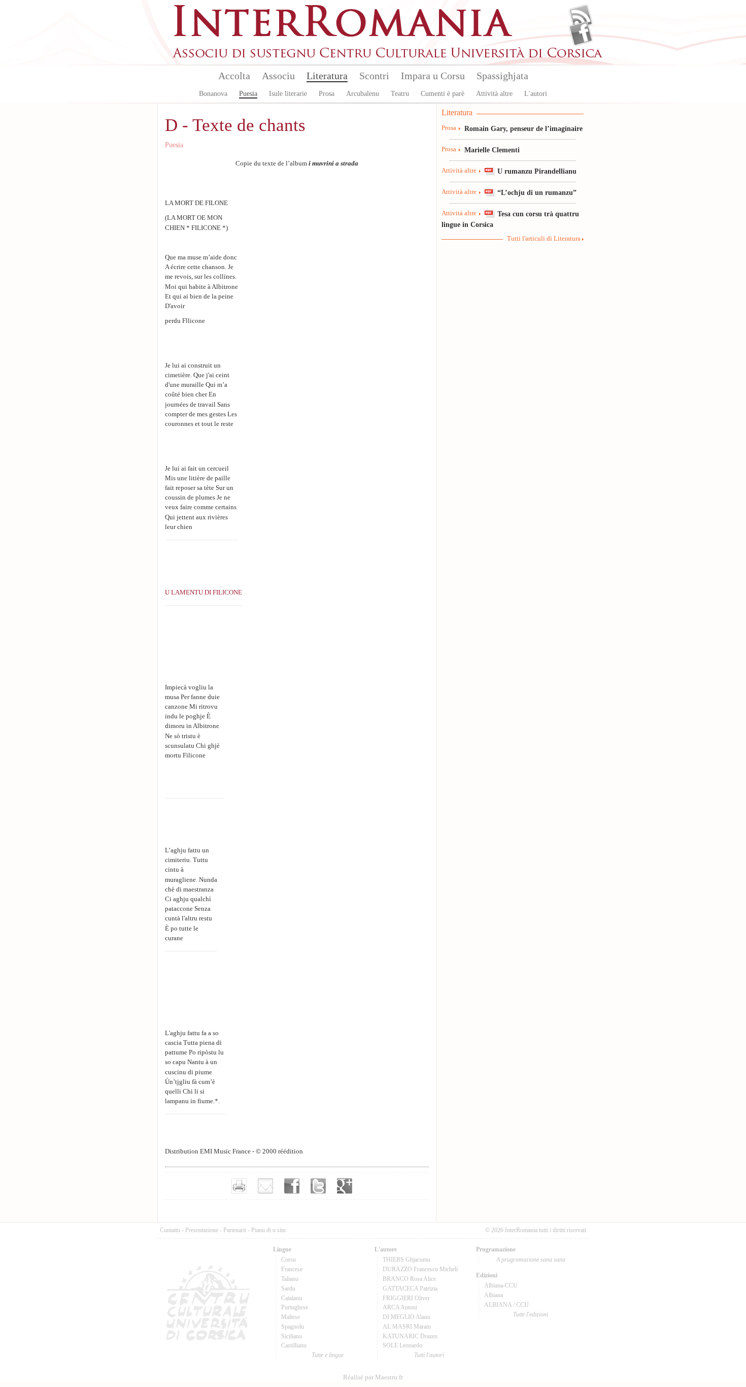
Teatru (400, 93)
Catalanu (291, 1298)
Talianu (289, 1278)
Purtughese (294, 1307)
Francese (291, 1269)
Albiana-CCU (501, 1285)
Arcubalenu (362, 93)
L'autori (535, 93)
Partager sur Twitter (318, 1186)
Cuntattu (170, 1230)
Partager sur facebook (292, 1186)
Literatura (327, 75)
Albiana (493, 1295)
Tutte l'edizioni (530, 1314)
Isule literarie (288, 93)
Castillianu (294, 1345)
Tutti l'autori (429, 1355)
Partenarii (234, 1230)
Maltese (290, 1316)
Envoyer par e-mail (265, 1186)
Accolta (234, 75)
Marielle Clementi (492, 150)
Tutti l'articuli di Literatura (544, 238)
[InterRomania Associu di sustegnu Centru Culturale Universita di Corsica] (388, 55)
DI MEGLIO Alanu (406, 1316)
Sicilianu (291, 1336)
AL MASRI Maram (407, 1326)
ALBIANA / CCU (506, 1304)
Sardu (288, 1288)
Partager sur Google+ (344, 1186)
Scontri (374, 75)
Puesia (248, 93)
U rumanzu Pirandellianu (537, 171)
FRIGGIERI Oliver (406, 1298)
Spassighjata (502, 75)
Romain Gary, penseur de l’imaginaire (523, 128)
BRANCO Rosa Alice (409, 1278)
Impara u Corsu (433, 75)
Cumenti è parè (442, 93)
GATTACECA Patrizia (410, 1288)
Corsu (288, 1259)
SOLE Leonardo (402, 1345)
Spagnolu (292, 1326)
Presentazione (201, 1230)
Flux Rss (580, 17)
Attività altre (494, 93)
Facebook (580, 33)
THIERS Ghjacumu (406, 1259)
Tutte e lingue (328, 1355)
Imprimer (239, 1186)
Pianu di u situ (268, 1230)
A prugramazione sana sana (530, 1259)
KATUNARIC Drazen (410, 1336)
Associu (278, 75)
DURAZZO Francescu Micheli (420, 1269)
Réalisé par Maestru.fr (373, 1377)
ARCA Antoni (400, 1307)
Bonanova (213, 93)
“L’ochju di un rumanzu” (537, 192)
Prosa (326, 93)
